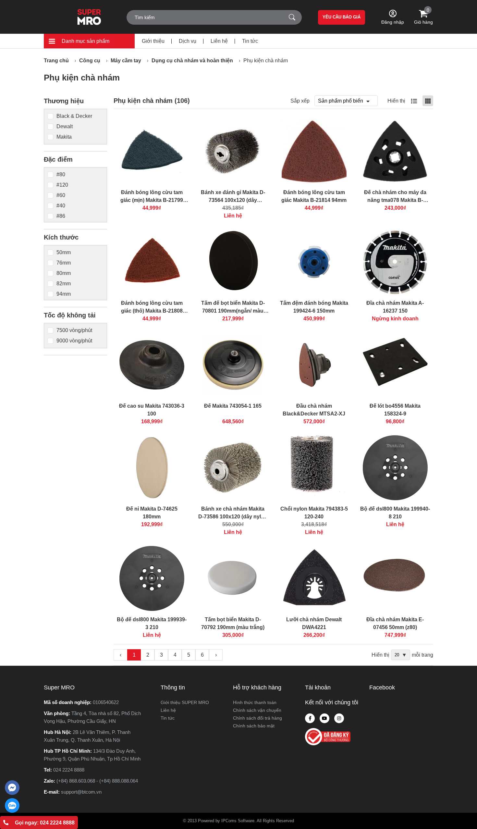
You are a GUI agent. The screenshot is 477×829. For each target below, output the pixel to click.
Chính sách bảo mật (254, 725)
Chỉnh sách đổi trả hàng (257, 718)
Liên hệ (219, 41)
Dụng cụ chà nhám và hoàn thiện (192, 60)
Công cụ (89, 60)
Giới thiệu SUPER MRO (185, 702)
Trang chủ (56, 60)
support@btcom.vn (81, 792)
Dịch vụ (187, 41)
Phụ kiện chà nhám (265, 60)
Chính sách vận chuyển (257, 710)
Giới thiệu (153, 41)
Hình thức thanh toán (254, 702)
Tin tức (250, 41)
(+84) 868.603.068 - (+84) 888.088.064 (97, 781)
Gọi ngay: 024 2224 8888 (45, 822)
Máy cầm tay (126, 60)
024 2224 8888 (68, 770)
